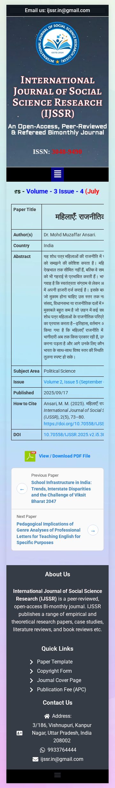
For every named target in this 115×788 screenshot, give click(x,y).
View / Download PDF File (64, 455)
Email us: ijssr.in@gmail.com (57, 10)
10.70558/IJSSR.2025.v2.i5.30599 (78, 434)
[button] (57, 174)
